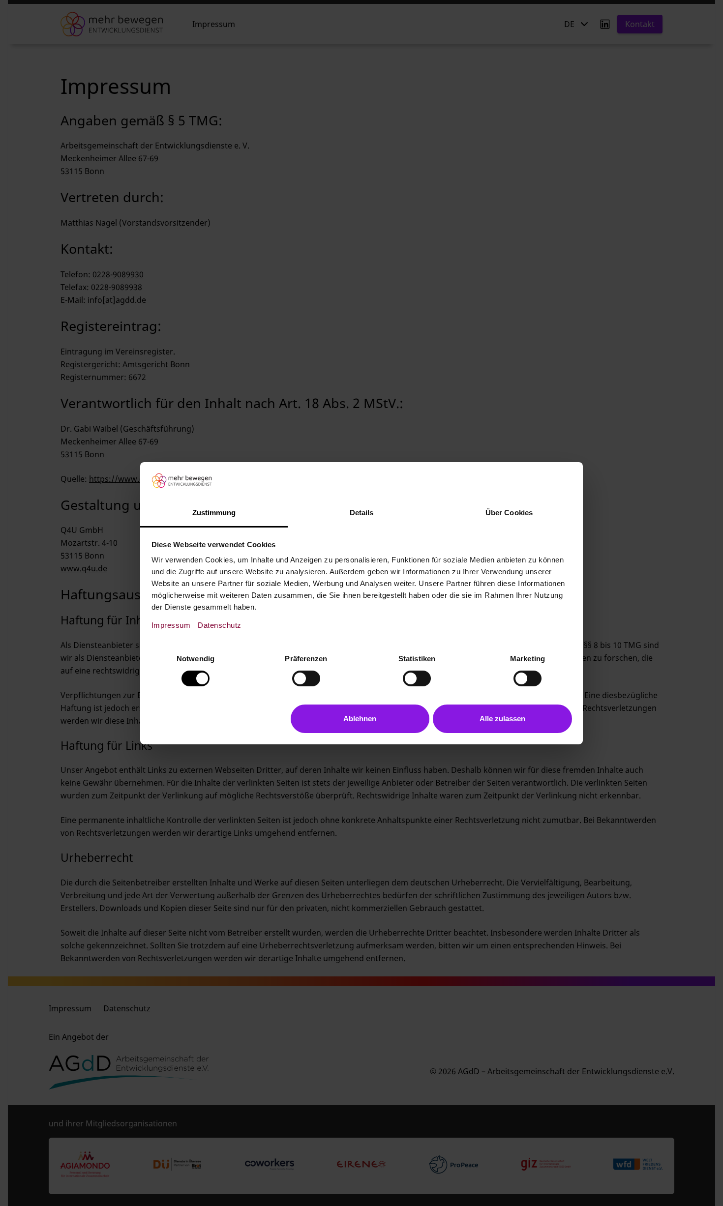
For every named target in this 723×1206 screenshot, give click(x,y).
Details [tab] (362, 512)
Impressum (171, 625)
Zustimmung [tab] (214, 512)
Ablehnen (359, 718)
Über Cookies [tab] (509, 512)
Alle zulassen (502, 718)
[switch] (306, 678)
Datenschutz (219, 625)
